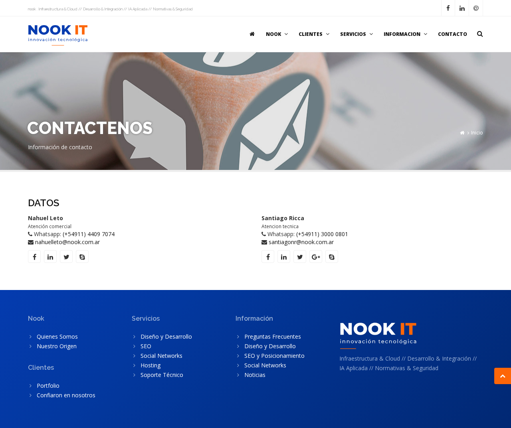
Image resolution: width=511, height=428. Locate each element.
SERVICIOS (353, 34)
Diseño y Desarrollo (166, 336)
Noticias (254, 375)
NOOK (273, 34)
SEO (146, 346)
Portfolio (48, 385)
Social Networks (161, 355)
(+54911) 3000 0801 (322, 234)
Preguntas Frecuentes (272, 336)
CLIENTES (311, 34)
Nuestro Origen (57, 346)
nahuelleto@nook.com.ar (67, 242)
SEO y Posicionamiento (274, 355)
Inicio (477, 132)
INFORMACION (402, 34)
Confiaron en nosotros (66, 395)
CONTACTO (452, 34)
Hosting (150, 365)
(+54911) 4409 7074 (89, 234)
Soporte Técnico (162, 375)
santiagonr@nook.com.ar (301, 242)
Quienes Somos (57, 336)
